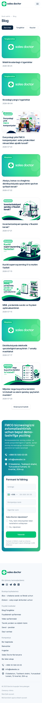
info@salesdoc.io (17, 459)
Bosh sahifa (6, 16)
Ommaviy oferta (7, 690)
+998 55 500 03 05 (18, 454)
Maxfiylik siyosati (8, 694)
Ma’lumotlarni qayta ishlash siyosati (14, 698)
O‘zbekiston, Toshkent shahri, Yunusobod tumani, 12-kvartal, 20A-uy (23, 467)
